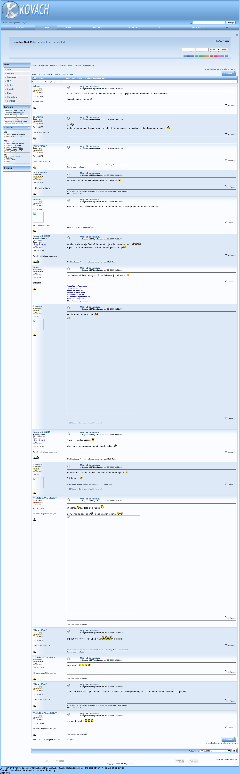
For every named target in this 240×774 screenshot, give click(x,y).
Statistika (8, 127)
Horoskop (11, 97)
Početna (20, 28)
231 (47, 74)
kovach (130, 764)
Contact (10, 101)
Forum (46, 28)
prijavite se (46, 42)
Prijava (162, 28)
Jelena (36, 86)
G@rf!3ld (76, 65)
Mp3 (8, 81)
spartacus (38, 117)
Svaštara (61, 65)
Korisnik (8, 107)
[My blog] (37, 262)
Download (11, 77)
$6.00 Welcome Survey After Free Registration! (84, 423)
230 (43, 74)
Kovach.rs (36, 65)
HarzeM (234, 759)
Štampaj (228, 73)
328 (64, 74)
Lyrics (25, 23)
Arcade (10, 89)
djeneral (37, 199)
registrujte (61, 42)
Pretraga (97, 28)
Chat (9, 93)
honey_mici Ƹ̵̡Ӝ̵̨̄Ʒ (41, 236)
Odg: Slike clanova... (90, 86)
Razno (52, 65)
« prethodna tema (213, 69)
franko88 (37, 306)
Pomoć (69, 28)
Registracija (198, 28)
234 (58, 74)
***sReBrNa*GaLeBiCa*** (45, 498)
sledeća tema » (229, 69)
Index (9, 69)
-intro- (36, 267)
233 (55, 74)
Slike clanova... (89, 65)
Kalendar (132, 28)
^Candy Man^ (40, 146)
